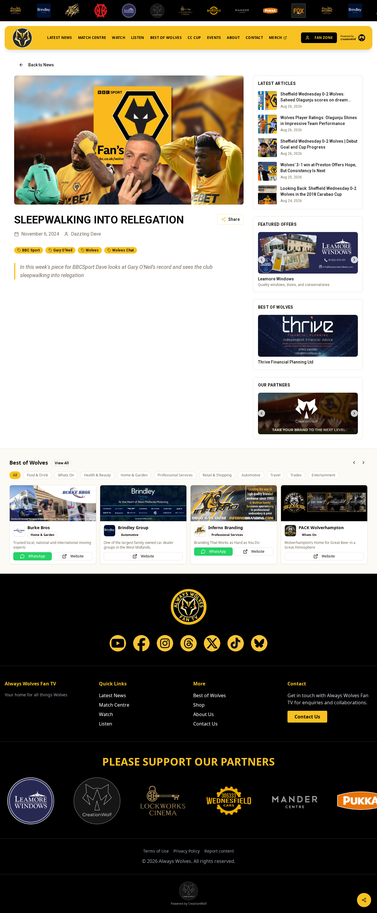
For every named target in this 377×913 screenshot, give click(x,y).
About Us (203, 714)
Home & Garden (134, 475)
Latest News (112, 695)
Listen (105, 723)
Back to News (41, 64)
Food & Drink (37, 475)
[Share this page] (364, 900)
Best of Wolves (209, 695)
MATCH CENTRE (92, 37)
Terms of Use (156, 851)
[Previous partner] (261, 413)
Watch (106, 714)
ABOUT (233, 37)
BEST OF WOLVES (166, 37)
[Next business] (354, 259)
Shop (199, 705)
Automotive (251, 475)
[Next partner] (354, 413)
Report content (219, 851)
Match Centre (114, 705)
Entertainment (323, 475)
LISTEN (137, 37)
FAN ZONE (324, 37)
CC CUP (194, 37)
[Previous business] (261, 259)
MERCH (275, 37)
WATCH (118, 37)
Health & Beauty (97, 475)
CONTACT (254, 37)
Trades (296, 475)
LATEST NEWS (59, 37)
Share (234, 219)
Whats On (66, 475)
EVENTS (214, 37)
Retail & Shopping (217, 475)
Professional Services (175, 475)
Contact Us (205, 723)
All (15, 475)
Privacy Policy (186, 851)
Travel (275, 475)
